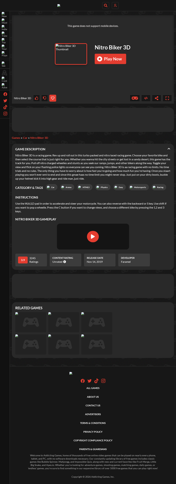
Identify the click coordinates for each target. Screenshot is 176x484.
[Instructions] (135, 98)
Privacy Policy (92, 431)
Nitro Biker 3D (39, 137)
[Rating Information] (64, 261)
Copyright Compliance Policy (93, 440)
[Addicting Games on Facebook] (83, 382)
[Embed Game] (146, 98)
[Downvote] (44, 98)
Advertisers (93, 414)
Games (16, 137)
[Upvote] (36, 98)
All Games (93, 388)
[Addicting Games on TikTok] (96, 382)
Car (25, 137)
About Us (93, 396)
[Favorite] (52, 98)
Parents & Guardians (93, 449)
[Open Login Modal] (115, 5)
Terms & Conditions (93, 422)
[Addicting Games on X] (89, 382)
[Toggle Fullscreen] (167, 98)
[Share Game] (156, 98)
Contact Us (93, 405)
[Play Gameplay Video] (93, 236)
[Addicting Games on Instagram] (103, 382)
